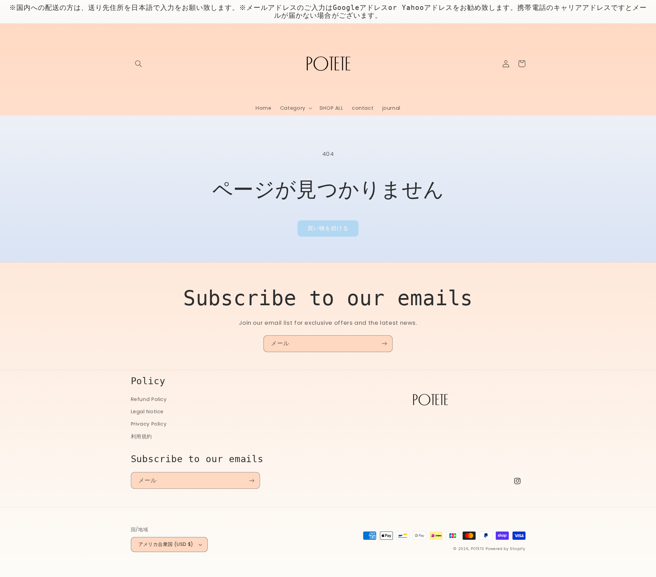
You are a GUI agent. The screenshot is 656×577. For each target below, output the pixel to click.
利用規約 (141, 436)
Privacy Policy (149, 423)
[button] (139, 63)
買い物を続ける (328, 228)
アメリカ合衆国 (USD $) (165, 544)
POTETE (477, 548)
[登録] (384, 343)
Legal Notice (147, 411)
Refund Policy (149, 399)
